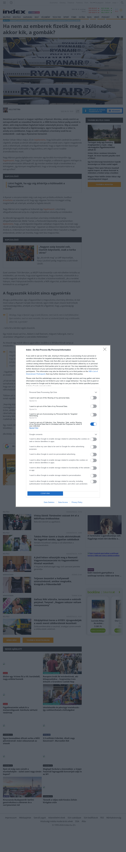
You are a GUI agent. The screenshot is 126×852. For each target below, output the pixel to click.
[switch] (93, 397)
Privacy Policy (77, 502)
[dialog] (63, 426)
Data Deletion (49, 502)
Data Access (63, 502)
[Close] (105, 350)
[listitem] (63, 392)
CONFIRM (45, 493)
